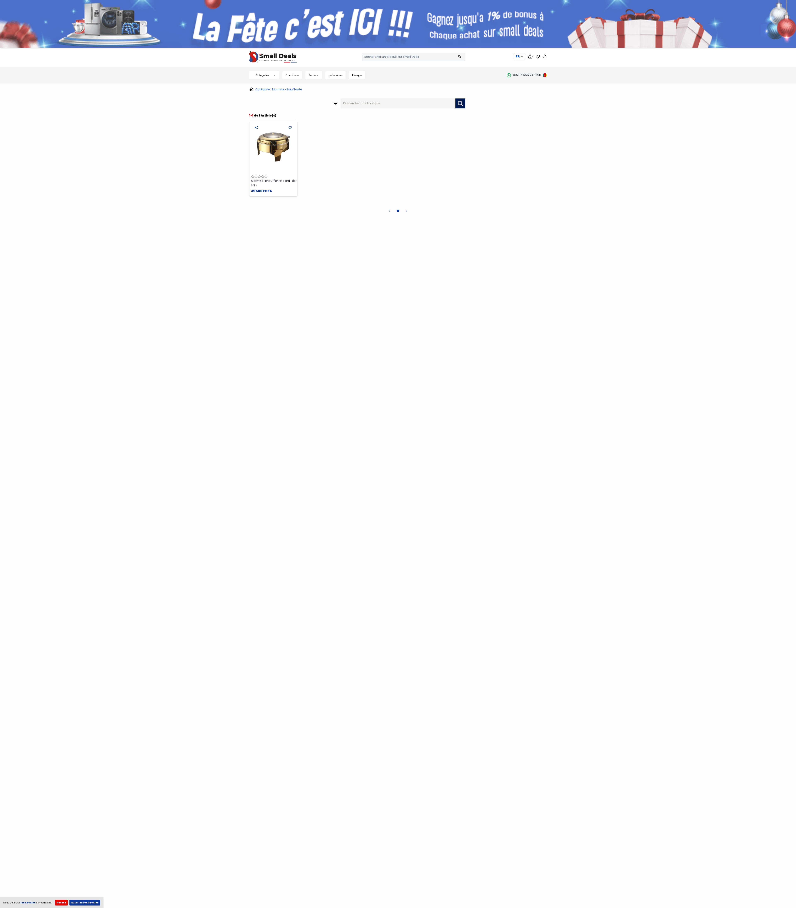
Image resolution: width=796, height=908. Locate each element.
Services (314, 75)
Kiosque (357, 75)
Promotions (292, 75)
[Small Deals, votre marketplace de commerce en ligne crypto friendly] (280, 56)
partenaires (335, 75)
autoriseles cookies (84, 902)
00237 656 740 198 (527, 75)
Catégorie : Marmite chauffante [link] (278, 89)
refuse (61, 902)
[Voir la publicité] (398, 24)
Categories (262, 75)
